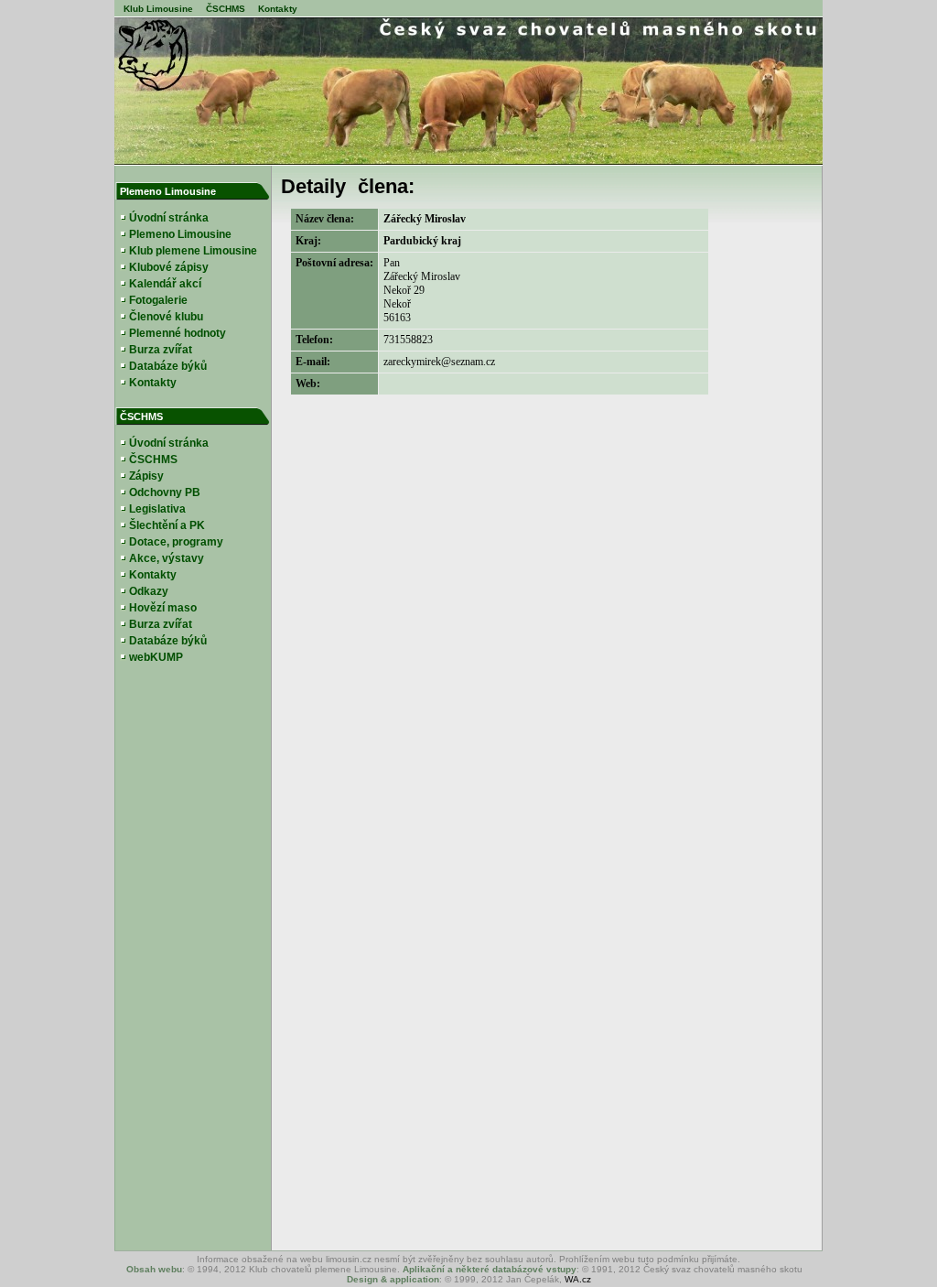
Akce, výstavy (166, 558)
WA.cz (578, 1279)
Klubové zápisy (169, 267)
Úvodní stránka (169, 217)
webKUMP (156, 657)
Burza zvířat (160, 349)
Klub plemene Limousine (193, 250)
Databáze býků (168, 366)
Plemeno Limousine (180, 234)
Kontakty (277, 9)
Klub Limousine (158, 9)
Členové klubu (166, 316)
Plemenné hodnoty (177, 333)
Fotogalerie (158, 300)
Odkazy (148, 591)
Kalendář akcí (165, 283)
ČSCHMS (225, 9)
